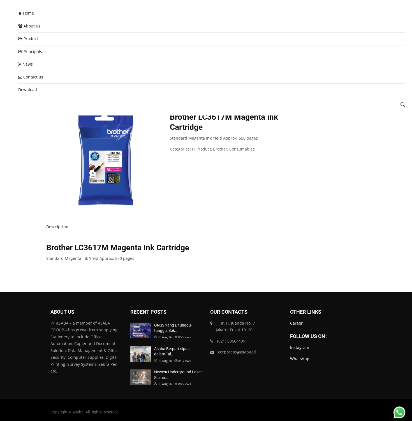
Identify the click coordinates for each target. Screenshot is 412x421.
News (27, 64)
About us (31, 26)
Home (28, 13)
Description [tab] (57, 226)
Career (296, 323)
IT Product (201, 149)
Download (27, 89)
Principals (32, 51)
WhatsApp (299, 358)
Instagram (299, 347)
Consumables (242, 149)
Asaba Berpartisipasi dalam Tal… (172, 351)
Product (30, 38)
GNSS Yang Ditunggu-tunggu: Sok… (173, 328)
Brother (220, 149)
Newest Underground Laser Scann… (178, 375)
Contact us (32, 77)
